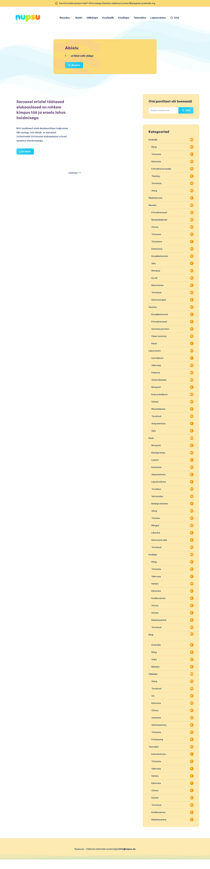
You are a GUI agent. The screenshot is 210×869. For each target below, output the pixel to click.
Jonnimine (156, 717)
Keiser (154, 343)
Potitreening (157, 739)
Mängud (155, 525)
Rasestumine (157, 285)
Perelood (155, 372)
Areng (154, 190)
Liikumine (155, 532)
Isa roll (154, 278)
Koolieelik (108, 17)
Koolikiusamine (158, 598)
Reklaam (155, 666)
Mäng (154, 147)
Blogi (151, 634)
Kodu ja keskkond (159, 394)
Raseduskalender (159, 219)
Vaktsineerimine (158, 725)
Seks (153, 263)
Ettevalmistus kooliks (161, 169)
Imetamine (156, 467)
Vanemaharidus (158, 380)
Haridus (155, 583)
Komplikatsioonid (159, 256)
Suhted (154, 401)
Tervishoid (156, 183)
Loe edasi (27, 152)
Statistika (156, 645)
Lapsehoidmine (158, 482)
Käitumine (156, 161)
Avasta (75, 65)
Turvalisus (156, 489)
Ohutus (154, 227)
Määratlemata (155, 198)
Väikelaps (92, 17)
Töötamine (156, 241)
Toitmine (155, 518)
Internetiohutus (158, 754)
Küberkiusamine (158, 620)
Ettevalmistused (159, 212)
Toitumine (156, 154)
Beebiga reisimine (159, 503)
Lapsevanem (158, 17)
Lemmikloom (157, 358)
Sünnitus (153, 307)
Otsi (187, 110)
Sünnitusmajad (158, 300)
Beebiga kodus (158, 452)
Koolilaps (123, 17)
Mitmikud (155, 270)
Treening (155, 176)
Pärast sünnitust (159, 336)
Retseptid (156, 387)
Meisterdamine (158, 409)
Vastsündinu (157, 496)
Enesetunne (156, 249)
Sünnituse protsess (160, 329)
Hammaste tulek (159, 540)
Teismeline (140, 17)
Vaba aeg (156, 365)
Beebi (78, 17)
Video (154, 659)
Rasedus (65, 17)
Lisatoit (155, 460)
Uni (152, 696)
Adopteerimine (158, 423)
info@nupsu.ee (127, 849)
